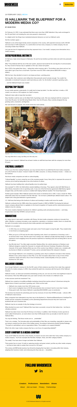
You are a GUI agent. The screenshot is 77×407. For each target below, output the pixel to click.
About (22, 387)
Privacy (41, 387)
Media (25, 14)
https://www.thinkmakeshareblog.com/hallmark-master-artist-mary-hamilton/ (32, 153)
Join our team (32, 387)
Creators (22, 383)
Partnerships (51, 387)
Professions (33, 383)
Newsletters (44, 383)
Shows (54, 383)
